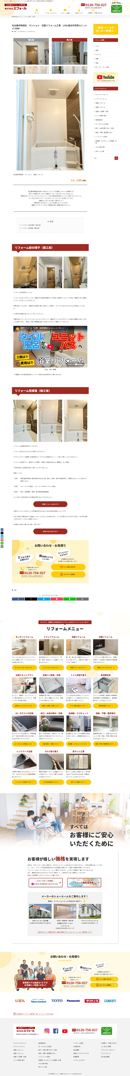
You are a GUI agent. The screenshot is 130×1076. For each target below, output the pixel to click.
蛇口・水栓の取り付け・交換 (104, 128)
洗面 (96, 59)
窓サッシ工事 (99, 151)
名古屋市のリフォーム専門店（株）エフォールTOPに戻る (34, 1014)
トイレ (97, 46)
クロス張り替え (100, 147)
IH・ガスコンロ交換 (101, 124)
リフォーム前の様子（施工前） (32, 225)
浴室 (15, 31)
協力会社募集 (105, 1057)
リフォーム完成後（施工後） (31, 228)
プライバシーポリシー (108, 1050)
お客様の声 (76, 1046)
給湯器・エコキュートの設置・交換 (106, 142)
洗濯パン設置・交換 (101, 111)
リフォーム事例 (78, 1043)
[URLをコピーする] (82, 599)
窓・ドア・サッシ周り (102, 67)
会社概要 (76, 1050)
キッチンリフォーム (101, 94)
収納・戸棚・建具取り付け (103, 132)
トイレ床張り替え (101, 115)
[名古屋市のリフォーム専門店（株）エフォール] (15, 6)
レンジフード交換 (101, 137)
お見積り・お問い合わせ (109, 1043)
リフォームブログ (79, 1060)
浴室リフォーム (100, 107)
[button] (18, 599)
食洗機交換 (98, 120)
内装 (96, 63)
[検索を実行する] (116, 158)
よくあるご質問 (106, 1046)
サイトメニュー (106, 1053)
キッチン (98, 54)
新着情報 (76, 1057)
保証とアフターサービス (81, 1053)
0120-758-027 (96, 4)
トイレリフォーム (101, 99)
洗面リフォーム (100, 103)
